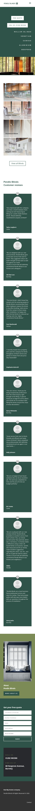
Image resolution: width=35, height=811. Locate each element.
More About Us (11, 693)
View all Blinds (17, 163)
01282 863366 (11, 758)
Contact (29, 802)
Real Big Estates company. (12, 790)
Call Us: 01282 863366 (17, 25)
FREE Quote (17, 18)
